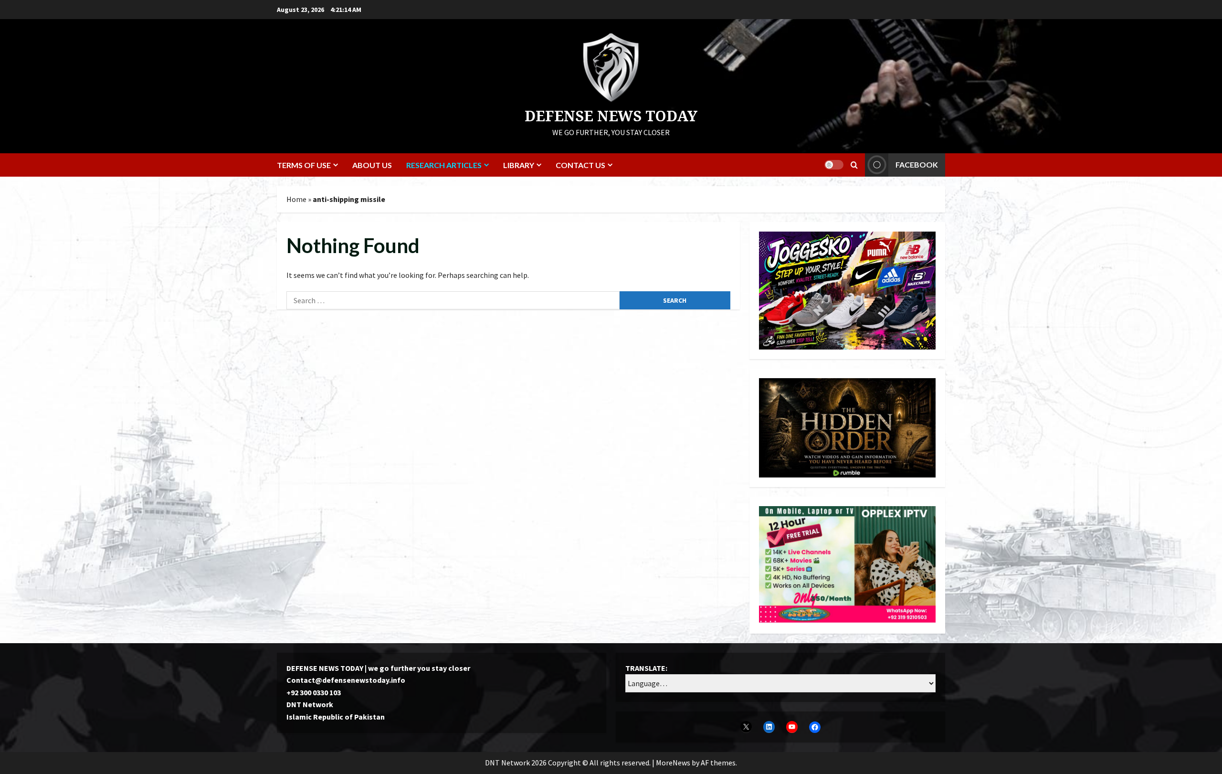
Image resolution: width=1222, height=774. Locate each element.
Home (296, 199)
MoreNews (673, 762)
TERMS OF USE (304, 165)
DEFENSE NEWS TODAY (611, 116)
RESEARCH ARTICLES (444, 165)
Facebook (916, 164)
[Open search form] (854, 165)
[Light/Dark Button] (833, 165)
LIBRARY (518, 165)
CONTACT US (580, 165)
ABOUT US (372, 165)
